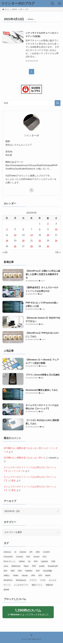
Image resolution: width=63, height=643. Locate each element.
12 (15, 235)
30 (48, 246)
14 (31, 235)
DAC (28, 557)
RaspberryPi (53, 566)
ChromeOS (8, 557)
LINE (53, 561)
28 (31, 246)
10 (56, 229)
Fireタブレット (10, 561)
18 (7, 240)
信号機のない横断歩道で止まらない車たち (24, 448)
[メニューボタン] (59, 3)
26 (15, 246)
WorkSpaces (21, 580)
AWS (38, 552)
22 (40, 240)
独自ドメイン (37, 585)
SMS (13, 571)
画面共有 (49, 585)
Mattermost (16, 566)
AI (15, 552)
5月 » (58, 252)
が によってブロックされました (30, 613)
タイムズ (52, 580)
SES (5, 571)
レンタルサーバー (21, 585)
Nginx (26, 566)
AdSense (7, 552)
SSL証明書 (47, 571)
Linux (6, 566)
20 (23, 240)
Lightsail (44, 561)
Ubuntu (25, 575)
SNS (20, 571)
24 (56, 240)
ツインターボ (18, 471)
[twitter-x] (31, 190)
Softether (28, 571)
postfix (41, 566)
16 (48, 235)
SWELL (7, 575)
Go (29, 561)
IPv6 (36, 561)
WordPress (8, 580)
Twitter (15, 575)
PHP (34, 566)
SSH (38, 571)
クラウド (33, 580)
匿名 (13, 480)
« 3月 (5, 252)
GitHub (22, 561)
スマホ (42, 580)
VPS (40, 575)
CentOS (46, 552)
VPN (33, 575)
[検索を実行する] (58, 103)
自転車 (6, 590)
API (30, 552)
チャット (7, 585)
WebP (47, 575)
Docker (36, 557)
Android (23, 552)
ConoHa (19, 557)
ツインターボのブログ (18, 3)
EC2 (44, 557)
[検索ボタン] (52, 3)
